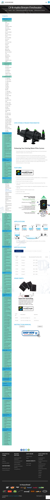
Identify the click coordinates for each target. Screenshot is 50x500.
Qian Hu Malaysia (17, 462)
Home (6, 10)
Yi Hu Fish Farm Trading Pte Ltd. (13, 495)
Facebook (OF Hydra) (42, 463)
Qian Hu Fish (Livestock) (18, 460)
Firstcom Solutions (45, 495)
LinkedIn (39, 475)
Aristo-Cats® (28, 463)
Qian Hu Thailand (17, 464)
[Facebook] (21, 450)
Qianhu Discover (29, 456)
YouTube (39, 473)
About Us (3, 457)
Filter (14, 10)
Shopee (27, 458)
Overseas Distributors (6, 470)
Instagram (40, 470)
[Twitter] (26, 450)
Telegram (40, 472)
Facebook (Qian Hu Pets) (42, 468)
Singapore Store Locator (6, 468)
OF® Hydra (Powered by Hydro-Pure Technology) (24, 10)
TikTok (39, 477)
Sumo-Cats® (28, 465)
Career (3, 459)
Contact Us (4, 461)
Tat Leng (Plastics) (17, 469)
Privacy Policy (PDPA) (5, 463)
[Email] (29, 450)
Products (10, 10)
